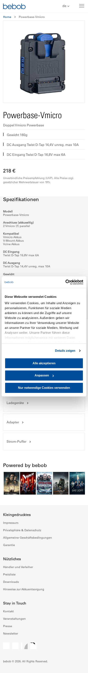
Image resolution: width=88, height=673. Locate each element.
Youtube (24, 646)
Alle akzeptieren (44, 363)
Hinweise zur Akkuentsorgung (23, 589)
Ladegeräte (15, 403)
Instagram (15, 646)
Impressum (10, 523)
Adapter (13, 422)
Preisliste (9, 574)
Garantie (9, 545)
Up (77, 666)
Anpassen (42, 375)
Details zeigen (65, 350)
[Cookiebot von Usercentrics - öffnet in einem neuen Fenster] (65, 282)
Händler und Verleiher (18, 567)
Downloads (11, 582)
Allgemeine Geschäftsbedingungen (27, 537)
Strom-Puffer (16, 441)
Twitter (33, 646)
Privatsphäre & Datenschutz (22, 530)
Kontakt (8, 611)
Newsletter (10, 633)
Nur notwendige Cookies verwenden (44, 387)
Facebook (6, 646)
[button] (66, 6)
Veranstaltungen (14, 619)
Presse (7, 626)
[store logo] (14, 6)
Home (7, 17)
